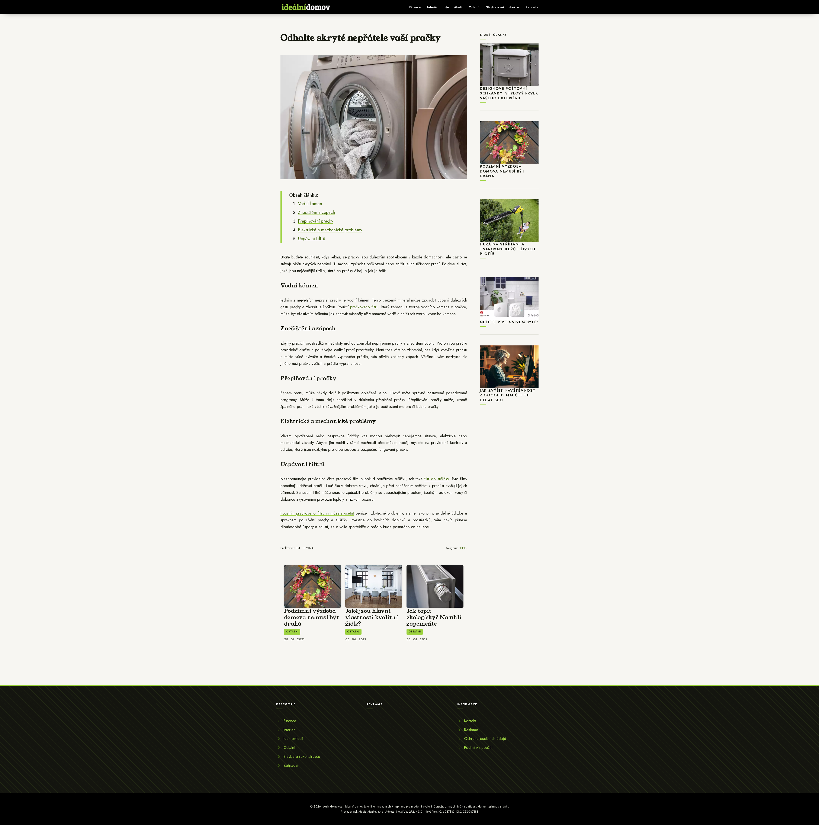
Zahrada (532, 7)
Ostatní (474, 7)
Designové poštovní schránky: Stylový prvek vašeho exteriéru (509, 93)
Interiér (432, 7)
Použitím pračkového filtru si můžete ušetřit (317, 513)
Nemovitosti (453, 7)
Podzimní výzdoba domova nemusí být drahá (311, 617)
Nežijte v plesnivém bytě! (509, 322)
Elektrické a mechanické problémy (330, 230)
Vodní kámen (310, 203)
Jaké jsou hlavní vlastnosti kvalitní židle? (371, 617)
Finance (415, 7)
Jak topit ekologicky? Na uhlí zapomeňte (434, 617)
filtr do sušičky (436, 479)
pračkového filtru (364, 307)
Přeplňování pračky (315, 221)
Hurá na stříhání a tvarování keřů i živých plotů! (508, 249)
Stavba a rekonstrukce (502, 7)
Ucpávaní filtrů (311, 238)
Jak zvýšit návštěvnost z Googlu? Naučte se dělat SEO (507, 395)
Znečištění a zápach (316, 212)
